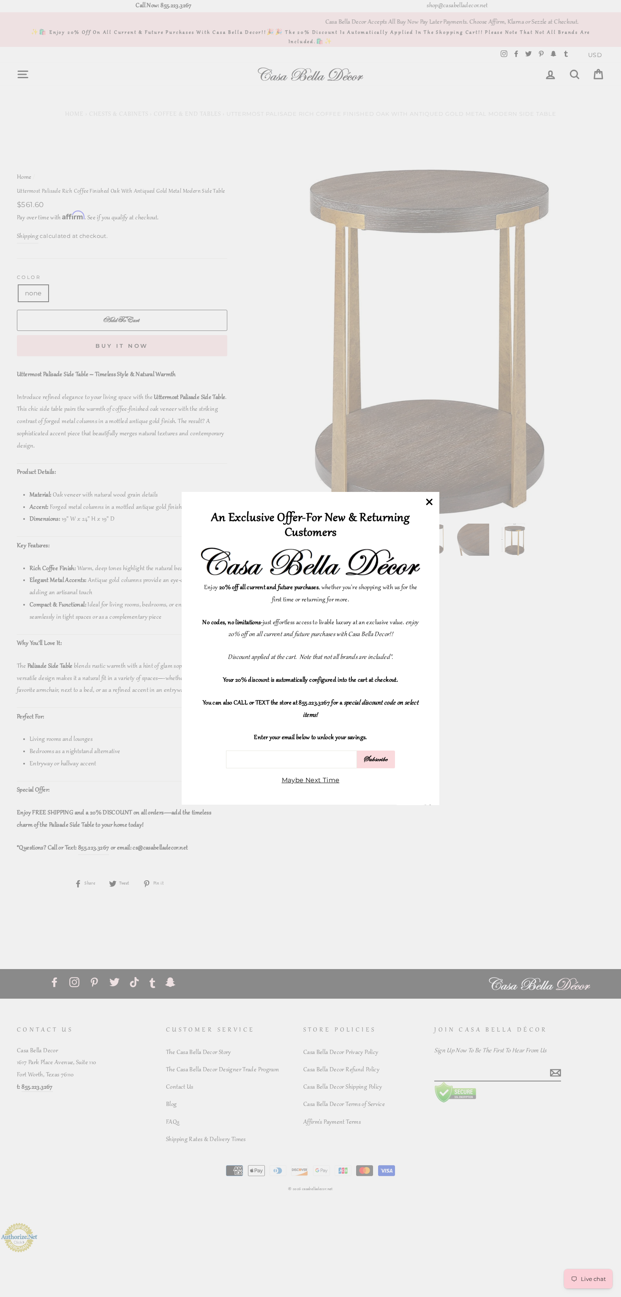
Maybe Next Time (311, 780)
